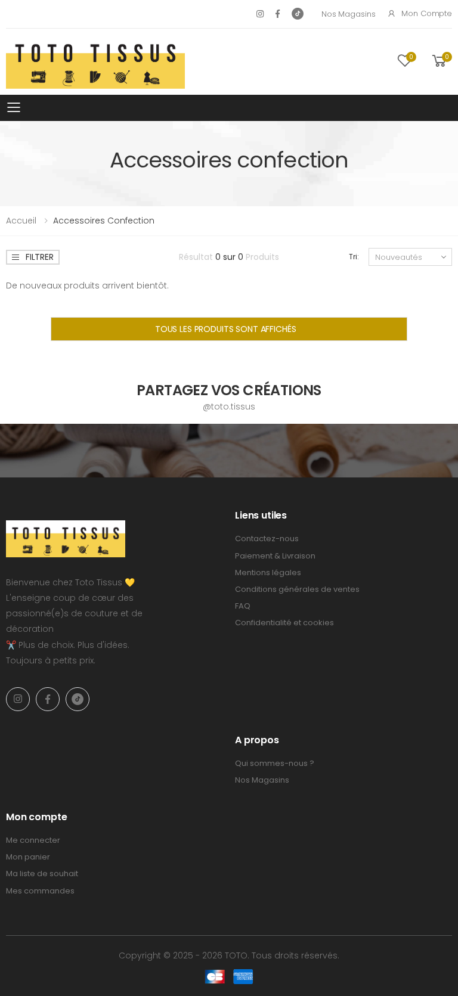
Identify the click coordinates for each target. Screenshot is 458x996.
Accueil (21, 220)
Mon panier (28, 856)
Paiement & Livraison (275, 555)
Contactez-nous (267, 538)
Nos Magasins (348, 14)
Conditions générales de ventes (297, 589)
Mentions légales (268, 572)
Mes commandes (40, 890)
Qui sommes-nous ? (274, 763)
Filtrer (40, 257)
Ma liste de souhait (42, 873)
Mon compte (426, 13)
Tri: (354, 257)
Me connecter (33, 840)
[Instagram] (260, 14)
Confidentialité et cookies (284, 622)
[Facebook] (278, 14)
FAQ (242, 606)
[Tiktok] (298, 14)
